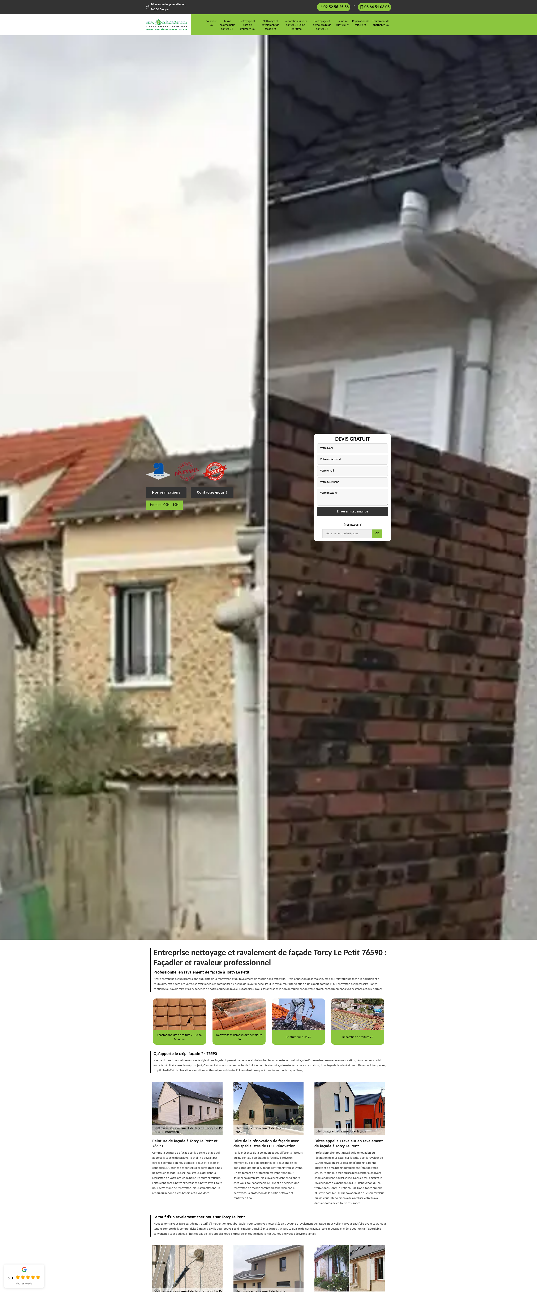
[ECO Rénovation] (168, 24)
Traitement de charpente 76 (380, 23)
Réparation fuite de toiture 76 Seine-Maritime (296, 25)
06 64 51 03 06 (377, 7)
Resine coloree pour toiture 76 (227, 25)
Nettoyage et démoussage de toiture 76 (322, 25)
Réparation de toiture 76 (360, 23)
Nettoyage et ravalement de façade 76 (270, 25)
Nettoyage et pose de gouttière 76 (247, 25)
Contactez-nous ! (212, 493)
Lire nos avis (24, 1284)
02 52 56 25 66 (336, 7)
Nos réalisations (166, 493)
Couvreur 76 (211, 23)
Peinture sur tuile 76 (342, 23)
